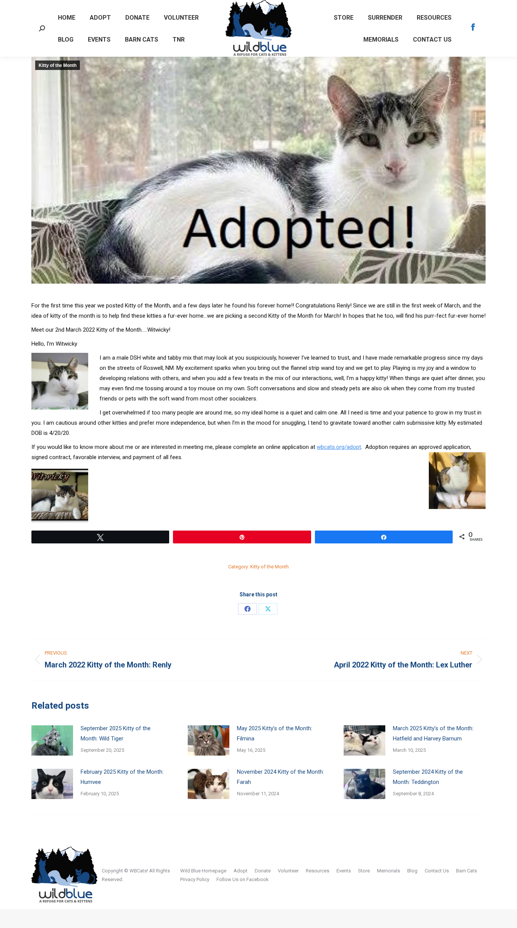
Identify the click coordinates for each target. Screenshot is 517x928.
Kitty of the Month (57, 65)
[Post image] (52, 740)
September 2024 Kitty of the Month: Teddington (428, 776)
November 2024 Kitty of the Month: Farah (280, 776)
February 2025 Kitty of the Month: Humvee (122, 776)
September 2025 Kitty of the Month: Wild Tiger (116, 733)
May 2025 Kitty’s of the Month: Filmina (274, 733)
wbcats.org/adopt (339, 447)
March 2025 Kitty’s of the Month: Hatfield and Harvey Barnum (433, 733)
